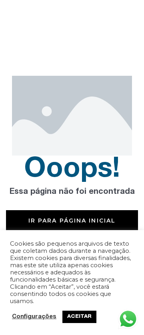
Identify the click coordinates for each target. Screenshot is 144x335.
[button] (72, 220)
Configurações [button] (34, 317)
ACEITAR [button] (79, 316)
